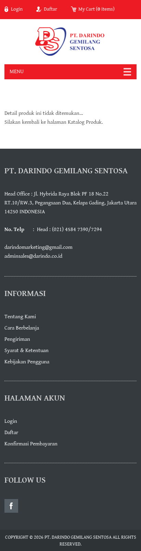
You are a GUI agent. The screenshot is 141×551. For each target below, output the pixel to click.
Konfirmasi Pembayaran (30, 444)
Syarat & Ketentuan (26, 350)
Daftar (50, 9)
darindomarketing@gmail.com (38, 247)
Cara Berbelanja (21, 328)
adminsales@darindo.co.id (33, 256)
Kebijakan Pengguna (26, 362)
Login (17, 9)
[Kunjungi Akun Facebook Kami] (11, 506)
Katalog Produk (85, 122)
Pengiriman (17, 339)
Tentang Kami (20, 316)
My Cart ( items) (96, 9)
